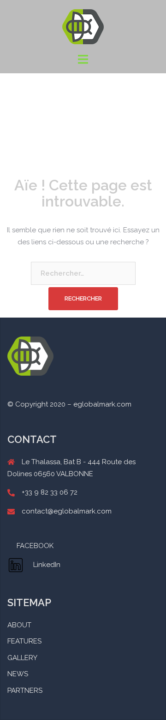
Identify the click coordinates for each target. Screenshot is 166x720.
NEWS (17, 674)
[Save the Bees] (83, 26)
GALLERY (22, 658)
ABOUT (19, 625)
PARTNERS (24, 690)
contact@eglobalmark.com (67, 511)
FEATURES (24, 641)
